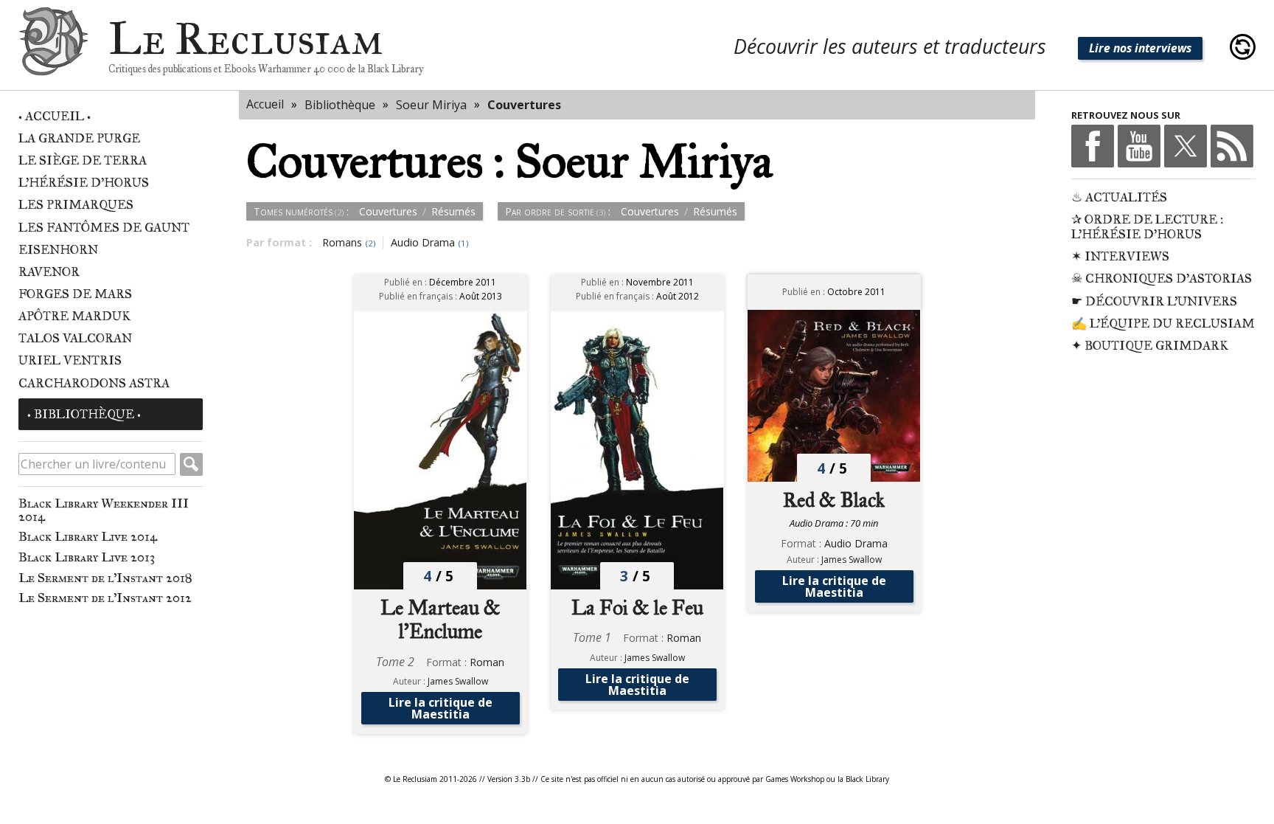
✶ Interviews (1120, 256)
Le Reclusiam (53, 46)
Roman (487, 662)
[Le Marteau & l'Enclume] (440, 449)
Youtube (1139, 146)
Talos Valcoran (75, 338)
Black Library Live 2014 (87, 536)
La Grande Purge (79, 138)
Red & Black (834, 500)
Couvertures (524, 105)
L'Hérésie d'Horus (83, 182)
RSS (1232, 146)
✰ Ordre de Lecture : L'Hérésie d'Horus (1147, 227)
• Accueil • (54, 116)
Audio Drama (856, 543)
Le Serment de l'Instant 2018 (105, 577)
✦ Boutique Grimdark (1149, 345)
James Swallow (458, 681)
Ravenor (49, 272)
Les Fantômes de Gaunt (103, 227)
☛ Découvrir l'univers (1154, 301)
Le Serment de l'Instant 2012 (105, 597)
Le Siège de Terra (82, 160)
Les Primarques (75, 204)
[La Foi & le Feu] (637, 449)
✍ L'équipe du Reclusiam (1163, 323)
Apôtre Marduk (74, 316)
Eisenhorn (58, 249)
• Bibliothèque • (84, 414)
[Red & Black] (834, 396)
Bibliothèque (339, 105)
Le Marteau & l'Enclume (440, 619)
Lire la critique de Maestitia (440, 708)
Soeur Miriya (431, 105)
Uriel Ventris (70, 360)
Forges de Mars (75, 294)
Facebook (1092, 146)
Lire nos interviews (1140, 48)
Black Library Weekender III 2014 (103, 509)
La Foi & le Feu (637, 608)
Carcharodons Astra (94, 383)
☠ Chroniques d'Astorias (1161, 278)
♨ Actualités (1119, 197)
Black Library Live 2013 (86, 557)
